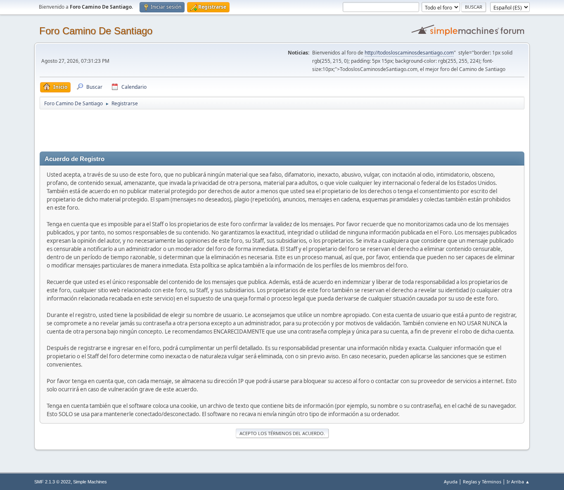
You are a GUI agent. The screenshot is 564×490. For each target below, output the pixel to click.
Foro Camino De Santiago (95, 30)
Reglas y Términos (482, 481)
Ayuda (450, 481)
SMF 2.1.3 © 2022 (52, 481)
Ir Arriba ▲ (518, 481)
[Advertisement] (185, 128)
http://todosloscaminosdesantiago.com (409, 52)
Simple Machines (90, 481)
